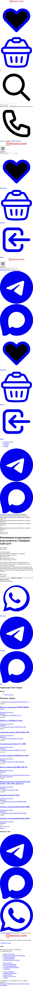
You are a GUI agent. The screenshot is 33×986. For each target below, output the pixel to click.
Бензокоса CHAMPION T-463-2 (11, 720)
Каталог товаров (8, 442)
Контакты (6, 443)
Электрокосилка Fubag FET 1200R (13, 744)
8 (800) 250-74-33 (16, 141)
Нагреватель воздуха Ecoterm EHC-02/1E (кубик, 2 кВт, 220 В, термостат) (15, 782)
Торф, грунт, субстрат (9, 976)
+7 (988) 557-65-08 (5, 933)
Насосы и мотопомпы (9, 964)
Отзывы (5, 446)
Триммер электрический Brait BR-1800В (15, 807)
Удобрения (6, 969)
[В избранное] (0, 702)
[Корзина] (16, 68)
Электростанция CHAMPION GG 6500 (14, 755)
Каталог (3, 151)
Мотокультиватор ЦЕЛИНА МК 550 (13, 767)
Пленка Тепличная (8, 954)
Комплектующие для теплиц (11, 960)
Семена (5, 978)
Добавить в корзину (17, 578)
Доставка (6, 445)
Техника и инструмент (12, 514)
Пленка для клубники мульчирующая (14, 955)
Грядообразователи (8, 971)
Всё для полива (7, 963)
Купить (2, 828)
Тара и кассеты (7, 975)
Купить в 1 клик (5, 579)
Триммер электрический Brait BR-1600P (15, 818)
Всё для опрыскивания (10, 966)
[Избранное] (16, 35)
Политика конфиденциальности (9, 983)
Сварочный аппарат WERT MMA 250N (14, 732)
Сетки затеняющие (8, 958)
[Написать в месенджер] (16, 335)
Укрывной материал (9, 957)
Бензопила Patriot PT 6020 (9, 795)
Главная (2, 514)
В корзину (3, 714)
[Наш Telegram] (16, 303)
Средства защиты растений (11, 967)
